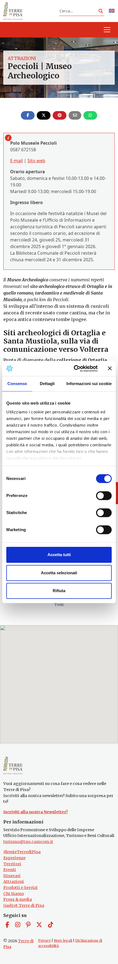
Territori (12, 863)
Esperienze (14, 857)
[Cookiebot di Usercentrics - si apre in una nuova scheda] (74, 368)
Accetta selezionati (59, 572)
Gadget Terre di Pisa (23, 905)
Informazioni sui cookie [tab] (89, 383)
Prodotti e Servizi (20, 887)
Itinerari (12, 875)
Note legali (63, 940)
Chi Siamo (13, 893)
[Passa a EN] (112, 11)
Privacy (44, 940)
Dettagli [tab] (47, 383)
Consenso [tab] (17, 383)
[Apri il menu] (107, 29)
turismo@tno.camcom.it (28, 841)
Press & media (17, 899)
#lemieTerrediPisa (22, 851)
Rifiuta (59, 590)
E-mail (16, 161)
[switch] (104, 495)
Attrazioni (22, 58)
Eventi (9, 869)
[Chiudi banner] (110, 368)
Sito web (36, 161)
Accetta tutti (59, 554)
